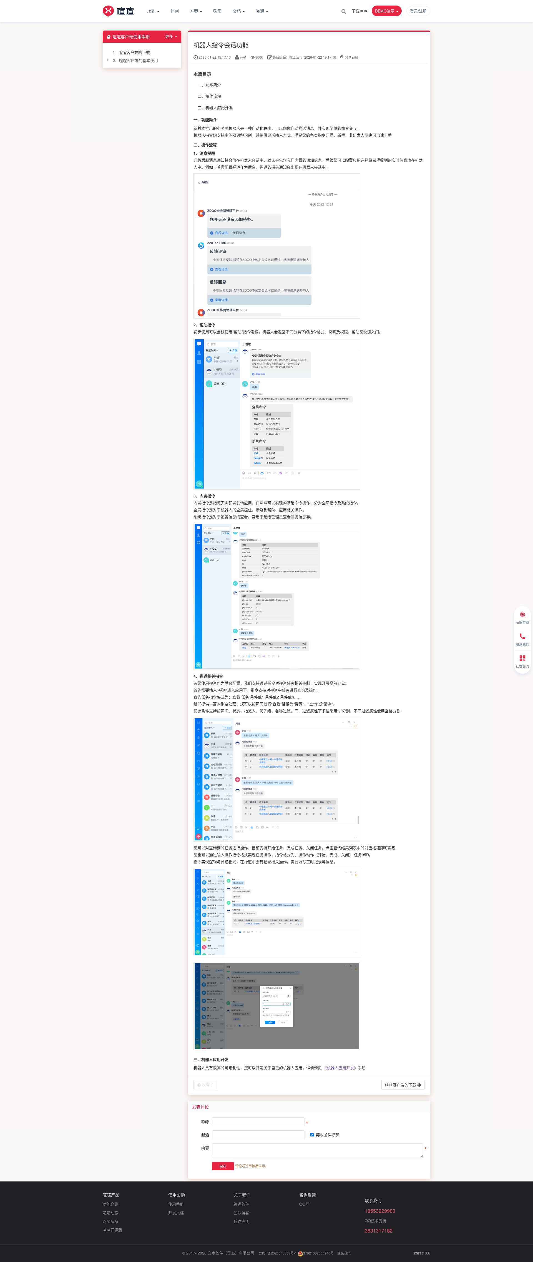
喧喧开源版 (112, 1230)
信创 (174, 11)
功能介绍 (110, 1204)
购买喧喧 (110, 1221)
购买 (217, 11)
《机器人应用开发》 (340, 1067)
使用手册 (176, 1204)
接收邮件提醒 (327, 1135)
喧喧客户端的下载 (134, 52)
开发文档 (176, 1212)
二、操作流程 (209, 96)
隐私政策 (344, 1253)
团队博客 (241, 1212)
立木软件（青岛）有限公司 (231, 1253)
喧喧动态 (110, 1212)
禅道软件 (241, 1204)
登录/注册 (418, 11)
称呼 (205, 1122)
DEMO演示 (385, 11)
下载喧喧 (359, 11)
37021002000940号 (318, 1253)
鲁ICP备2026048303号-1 (278, 1253)
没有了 (207, 1084)
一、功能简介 (209, 84)
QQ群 (304, 1204)
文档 (237, 11)
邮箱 (205, 1135)
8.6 (422, 1253)
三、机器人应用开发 (215, 107)
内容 (205, 1148)
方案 (194, 11)
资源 (260, 11)
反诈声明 (241, 1221)
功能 (152, 11)
